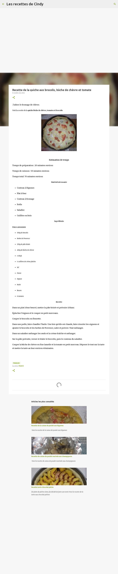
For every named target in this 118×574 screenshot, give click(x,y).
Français (16, 363)
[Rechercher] (114, 4)
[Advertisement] (59, 16)
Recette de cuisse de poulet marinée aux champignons (51, 456)
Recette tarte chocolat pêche (42, 487)
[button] (13, 97)
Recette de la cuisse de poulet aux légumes (47, 425)
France (21, 366)
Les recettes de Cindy (24, 4)
